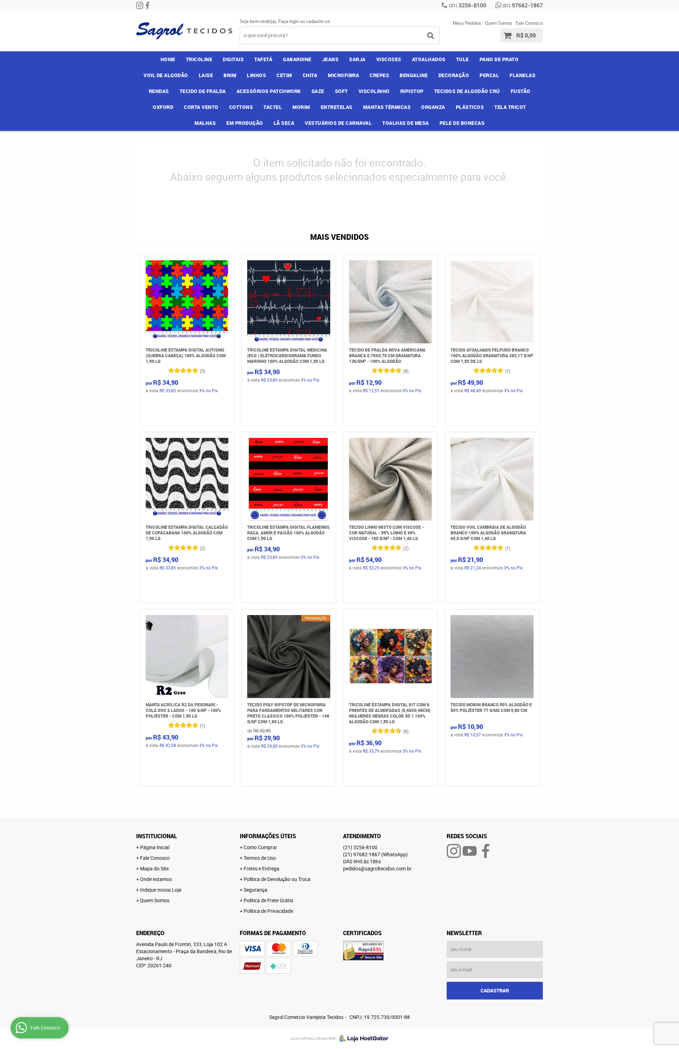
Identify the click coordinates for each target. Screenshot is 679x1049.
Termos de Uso (260, 857)
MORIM (301, 107)
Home (168, 59)
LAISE (206, 75)
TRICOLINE (199, 59)
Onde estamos (156, 879)
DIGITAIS (233, 59)
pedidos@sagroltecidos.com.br (377, 868)
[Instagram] (139, 5)
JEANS (330, 59)
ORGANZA (433, 107)
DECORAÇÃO (454, 75)
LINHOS (256, 75)
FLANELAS (522, 75)
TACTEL (272, 107)
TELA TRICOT (510, 107)
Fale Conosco (529, 23)
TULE (462, 59)
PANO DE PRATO (499, 59)
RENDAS (159, 91)
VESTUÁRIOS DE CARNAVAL (338, 123)
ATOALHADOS (429, 59)
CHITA (310, 75)
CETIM (284, 75)
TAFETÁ (263, 59)
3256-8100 (467, 5)
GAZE (318, 91)
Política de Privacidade (268, 911)
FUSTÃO (520, 91)
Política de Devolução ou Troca (277, 879)
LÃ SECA (284, 123)
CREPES (379, 75)
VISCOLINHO (374, 91)
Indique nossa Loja (160, 889)
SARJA (357, 59)
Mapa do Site (154, 868)
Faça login (288, 21)
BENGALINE (414, 75)
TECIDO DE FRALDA (203, 91)
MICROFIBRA (343, 75)
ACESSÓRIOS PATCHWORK (269, 91)
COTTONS (241, 107)
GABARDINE (297, 59)
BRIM (230, 75)
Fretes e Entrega (261, 868)
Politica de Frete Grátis (268, 900)
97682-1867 (523, 5)
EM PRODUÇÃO (244, 123)
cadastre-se (318, 21)
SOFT (341, 91)
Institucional (156, 836)
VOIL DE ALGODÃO (166, 75)
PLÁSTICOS (470, 107)
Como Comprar (260, 847)
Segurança (255, 889)
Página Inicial (154, 847)
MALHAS (205, 123)
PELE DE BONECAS (462, 123)
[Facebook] (147, 5)
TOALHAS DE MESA (405, 123)
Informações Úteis (268, 836)
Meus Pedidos (467, 23)
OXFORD (163, 107)
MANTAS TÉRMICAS (387, 107)
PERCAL (489, 75)
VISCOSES (388, 59)
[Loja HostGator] (361, 1038)
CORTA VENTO (201, 107)
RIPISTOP (412, 91)
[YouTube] (470, 851)
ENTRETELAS (337, 107)
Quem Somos (498, 23)
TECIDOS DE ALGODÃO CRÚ (467, 91)
